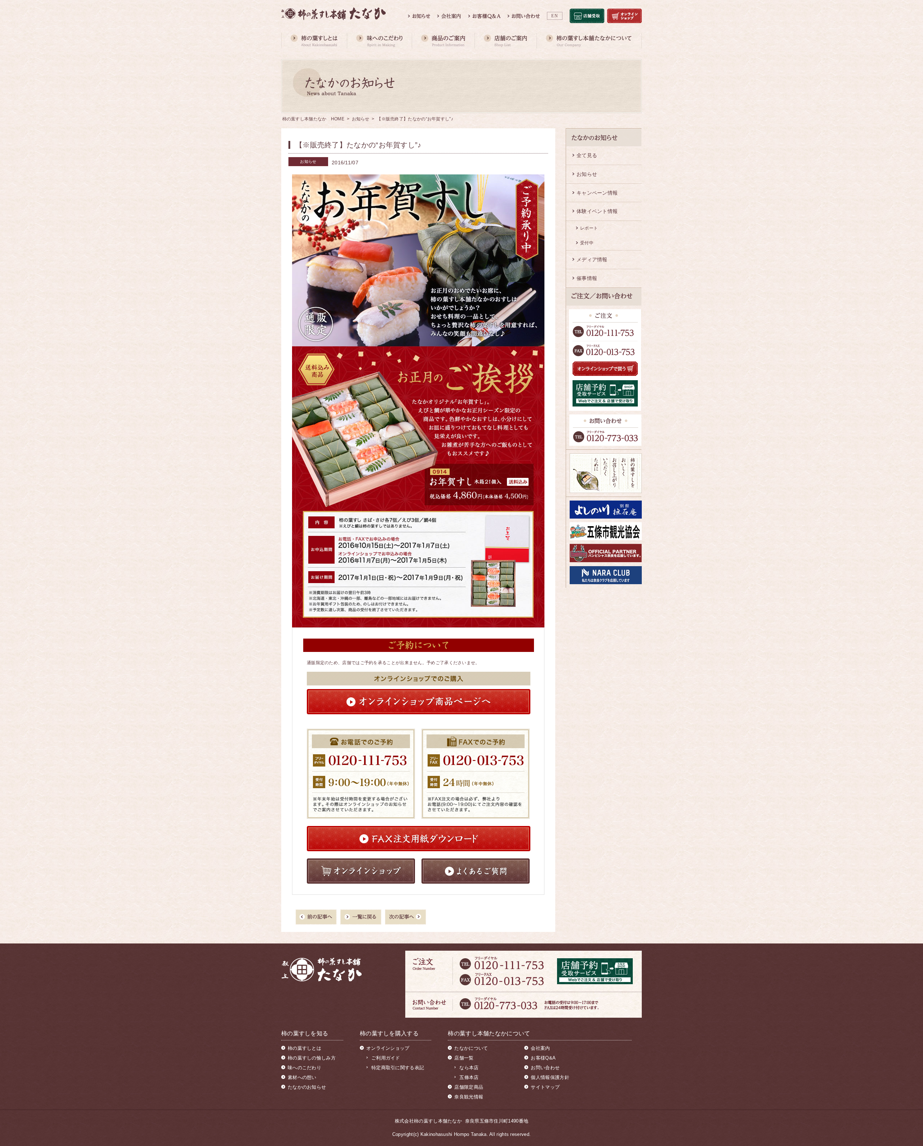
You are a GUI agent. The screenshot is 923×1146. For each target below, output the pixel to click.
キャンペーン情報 (597, 193)
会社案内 (540, 1048)
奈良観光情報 (468, 1096)
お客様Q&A (543, 1058)
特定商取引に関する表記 (397, 1067)
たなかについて (471, 1048)
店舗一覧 (463, 1058)
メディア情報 (592, 259)
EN (554, 15)
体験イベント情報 (597, 211)
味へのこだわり (304, 1067)
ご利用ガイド (385, 1058)
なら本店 (468, 1067)
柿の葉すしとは (304, 1048)
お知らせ (361, 118)
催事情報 (587, 278)
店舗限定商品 (468, 1087)
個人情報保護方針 (550, 1077)
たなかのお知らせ (307, 1087)
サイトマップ (545, 1087)
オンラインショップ (388, 1048)
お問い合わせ (545, 1067)
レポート (589, 228)
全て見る (587, 155)
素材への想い (302, 1077)
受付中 (586, 242)
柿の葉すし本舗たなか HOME (313, 118)
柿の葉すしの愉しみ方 (312, 1058)
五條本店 (468, 1077)
